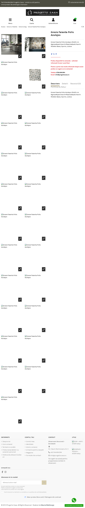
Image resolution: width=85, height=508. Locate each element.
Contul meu (30, 441)
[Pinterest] (56, 54)
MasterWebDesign (47, 505)
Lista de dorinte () (77, 2)
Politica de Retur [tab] (58, 87)
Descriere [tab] (55, 84)
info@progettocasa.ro (58, 455)
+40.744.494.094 (56, 452)
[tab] (75, 84)
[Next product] (83, 27)
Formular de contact (33, 455)
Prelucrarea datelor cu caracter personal (11, 451)
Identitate (29, 444)
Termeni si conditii (9, 447)
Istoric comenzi (31, 447)
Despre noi (6, 441)
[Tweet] (54, 54)
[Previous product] (82, 27)
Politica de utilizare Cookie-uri (12, 456)
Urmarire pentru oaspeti (35, 450)
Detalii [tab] (65, 84)
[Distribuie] (51, 54)
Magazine (29, 453)
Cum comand (7, 444)
